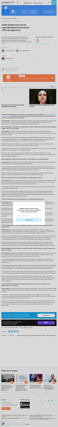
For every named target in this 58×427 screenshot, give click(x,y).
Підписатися (29, 220)
